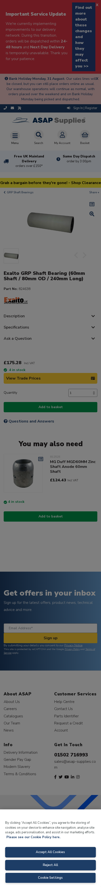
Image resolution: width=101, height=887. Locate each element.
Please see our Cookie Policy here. (33, 837)
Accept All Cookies (50, 852)
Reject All (50, 865)
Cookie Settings (50, 878)
